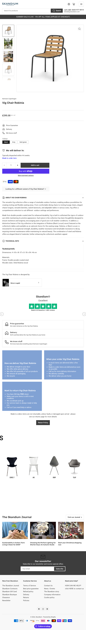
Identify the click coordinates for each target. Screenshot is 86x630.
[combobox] (32, 10)
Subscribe (59, 569)
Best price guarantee (31, 589)
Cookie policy (49, 597)
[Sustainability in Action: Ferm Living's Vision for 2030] (15, 530)
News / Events (49, 589)
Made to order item (9, 158)
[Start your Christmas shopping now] (71, 530)
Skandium (39, 617)
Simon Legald (15, 283)
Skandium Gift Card (9, 592)
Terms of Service (29, 586)
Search (58, 11)
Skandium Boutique (9, 595)
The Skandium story (51, 592)
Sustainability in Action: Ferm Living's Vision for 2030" (13, 544)
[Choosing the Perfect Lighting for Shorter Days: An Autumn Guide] (43, 530)
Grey (13, 142)
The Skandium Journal (10, 586)
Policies (26, 601)
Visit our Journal (74, 517)
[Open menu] (81, 4)
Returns (26, 597)
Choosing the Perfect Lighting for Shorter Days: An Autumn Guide (43, 544)
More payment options (26, 175)
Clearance (6, 597)
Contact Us (48, 586)
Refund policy (28, 592)
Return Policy (43, 423)
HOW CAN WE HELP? (73, 586)
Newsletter (6, 601)
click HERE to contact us (74, 589)
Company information (52, 595)
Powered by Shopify (49, 617)
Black (6, 142)
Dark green (23, 142)
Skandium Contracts (9, 589)
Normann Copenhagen (9, 99)
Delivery (26, 595)
